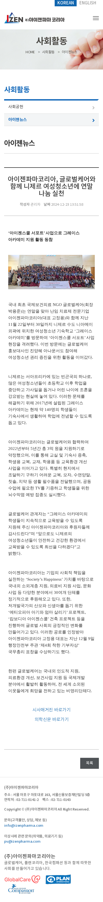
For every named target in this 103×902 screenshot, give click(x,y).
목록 (89, 763)
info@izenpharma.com (23, 825)
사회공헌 (15, 107)
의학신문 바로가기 (52, 719)
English (87, 3)
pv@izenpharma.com (22, 841)
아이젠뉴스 (17, 119)
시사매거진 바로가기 (51, 710)
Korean (65, 3)
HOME (30, 52)
